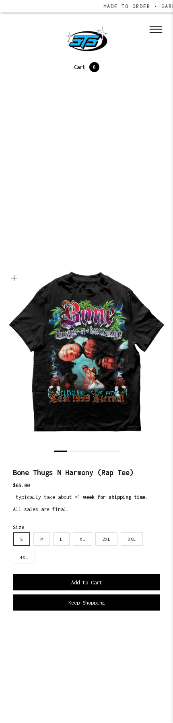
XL (82, 539)
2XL (106, 539)
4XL (24, 557)
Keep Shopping (86, 603)
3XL (132, 539)
